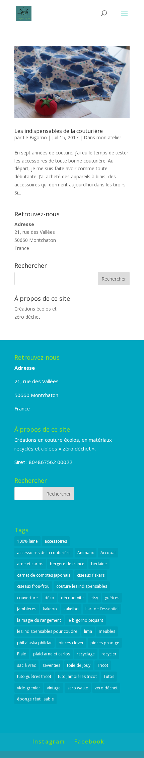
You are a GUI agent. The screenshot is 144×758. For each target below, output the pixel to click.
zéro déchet (106, 688)
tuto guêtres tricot (34, 676)
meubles (107, 631)
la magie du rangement (39, 620)
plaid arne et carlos (51, 654)
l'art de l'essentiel (102, 609)
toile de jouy (78, 665)
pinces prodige (104, 643)
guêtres (112, 598)
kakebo (50, 609)
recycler (109, 654)
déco (49, 598)
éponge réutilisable (35, 699)
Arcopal (108, 552)
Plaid (21, 654)
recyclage (86, 654)
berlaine (99, 564)
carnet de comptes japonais (43, 575)
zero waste (77, 688)
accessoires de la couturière (44, 552)
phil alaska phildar (34, 643)
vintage (54, 688)
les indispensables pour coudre (47, 631)
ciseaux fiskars (90, 575)
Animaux (85, 552)
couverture (27, 598)
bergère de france (67, 564)
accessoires (56, 541)
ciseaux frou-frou (33, 586)
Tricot (102, 665)
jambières (26, 609)
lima (88, 631)
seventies (51, 665)
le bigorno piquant (85, 620)
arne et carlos (30, 564)
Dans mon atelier (102, 137)
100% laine (27, 541)
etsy (94, 598)
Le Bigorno (35, 137)
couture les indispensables (81, 586)
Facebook (89, 741)
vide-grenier (28, 688)
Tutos (108, 676)
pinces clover (71, 643)
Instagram (48, 741)
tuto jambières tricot (77, 676)
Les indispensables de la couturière (58, 131)
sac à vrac (26, 665)
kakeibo (71, 609)
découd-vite (72, 598)
